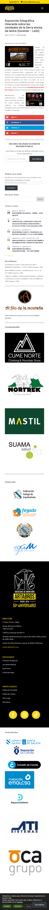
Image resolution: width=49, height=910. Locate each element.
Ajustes (28, 906)
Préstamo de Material (10, 661)
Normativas (6, 702)
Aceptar (7, 906)
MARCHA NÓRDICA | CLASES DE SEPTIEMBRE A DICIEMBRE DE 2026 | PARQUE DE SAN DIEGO (28, 242)
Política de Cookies (9, 694)
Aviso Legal (6, 698)
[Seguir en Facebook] (13, 715)
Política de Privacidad (10, 690)
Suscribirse (36, 159)
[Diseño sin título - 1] (24, 876)
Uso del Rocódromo (9, 665)
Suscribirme (11, 188)
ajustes (20, 902)
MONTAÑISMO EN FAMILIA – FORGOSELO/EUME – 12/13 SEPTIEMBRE (25, 250)
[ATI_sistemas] (24, 840)
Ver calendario (9, 256)
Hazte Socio (7, 669)
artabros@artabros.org (10, 647)
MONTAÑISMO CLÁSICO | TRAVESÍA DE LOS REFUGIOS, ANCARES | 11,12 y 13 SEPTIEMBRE (27, 233)
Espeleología (21, 35)
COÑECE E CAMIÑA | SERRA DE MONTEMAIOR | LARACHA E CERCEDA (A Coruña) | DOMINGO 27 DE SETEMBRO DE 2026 (24, 278)
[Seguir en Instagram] (24, 715)
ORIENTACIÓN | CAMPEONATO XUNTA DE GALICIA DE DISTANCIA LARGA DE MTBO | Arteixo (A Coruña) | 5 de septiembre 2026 (27, 224)
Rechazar (18, 906)
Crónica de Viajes (8, 672)
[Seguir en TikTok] (36, 715)
